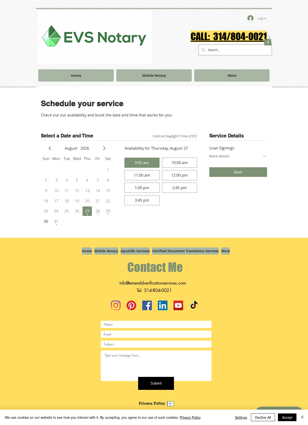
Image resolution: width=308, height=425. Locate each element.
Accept (287, 417)
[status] (175, 136)
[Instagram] (116, 305)
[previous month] (50, 148)
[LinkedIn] (162, 305)
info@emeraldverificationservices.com (152, 283)
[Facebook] (147, 305)
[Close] (302, 417)
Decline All (263, 417)
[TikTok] (194, 305)
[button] (268, 40)
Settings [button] (241, 417)
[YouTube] (178, 305)
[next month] (104, 148)
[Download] (170, 403)
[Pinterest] (131, 305)
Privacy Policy (190, 417)
